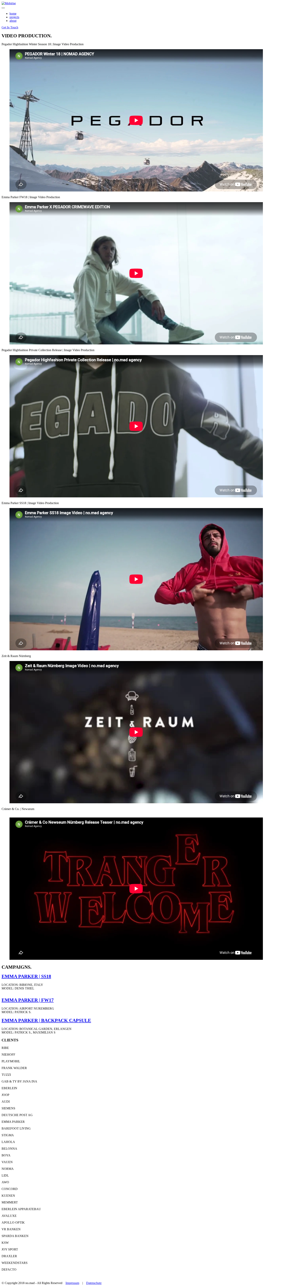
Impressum (72, 1283)
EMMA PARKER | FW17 (28, 1000)
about (13, 20)
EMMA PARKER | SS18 (26, 976)
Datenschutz (94, 1283)
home (13, 13)
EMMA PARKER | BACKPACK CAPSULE (46, 1020)
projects (14, 17)
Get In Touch (10, 27)
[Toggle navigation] (3, 7)
